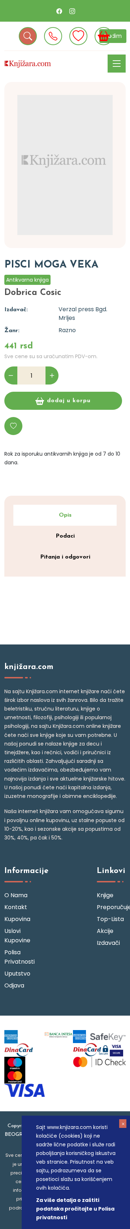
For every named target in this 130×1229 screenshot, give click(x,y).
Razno (67, 330)
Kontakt (15, 907)
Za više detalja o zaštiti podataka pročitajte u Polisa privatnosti (75, 1209)
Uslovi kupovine (17, 935)
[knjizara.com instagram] (72, 11)
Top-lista (110, 919)
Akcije (105, 931)
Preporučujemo (111, 907)
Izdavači (108, 943)
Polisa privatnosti (18, 957)
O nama (15, 895)
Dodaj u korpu (69, 401)
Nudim (113, 36)
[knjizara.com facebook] (59, 11)
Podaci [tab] (65, 536)
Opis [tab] (65, 515)
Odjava (14, 985)
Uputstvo (17, 973)
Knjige (105, 895)
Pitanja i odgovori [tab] (65, 557)
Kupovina (17, 919)
